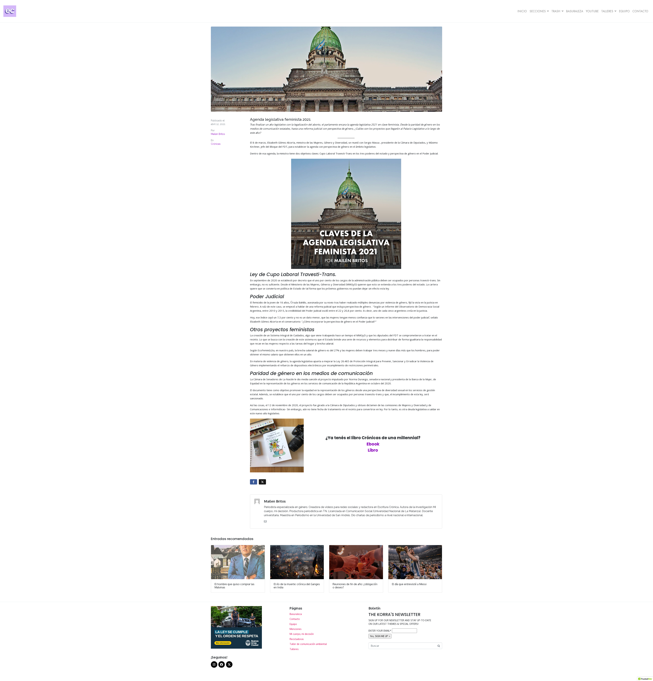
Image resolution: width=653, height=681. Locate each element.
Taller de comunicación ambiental (308, 644)
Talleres (607, 11)
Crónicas (216, 144)
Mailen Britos (218, 134)
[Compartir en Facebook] (253, 481)
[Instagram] (214, 664)
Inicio (522, 11)
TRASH (555, 11)
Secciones (538, 11)
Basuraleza (574, 11)
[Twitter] (229, 664)
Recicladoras (297, 639)
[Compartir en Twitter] (262, 481)
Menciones (296, 629)
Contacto (640, 11)
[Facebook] (221, 664)
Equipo (624, 11)
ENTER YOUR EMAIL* (380, 630)
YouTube (592, 11)
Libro (373, 450)
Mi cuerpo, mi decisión (302, 633)
